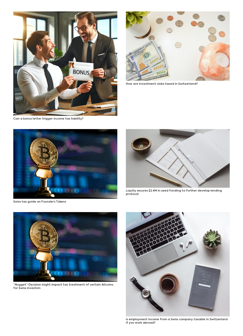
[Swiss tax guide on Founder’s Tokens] (65, 131)
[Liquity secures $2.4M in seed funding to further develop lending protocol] (178, 131)
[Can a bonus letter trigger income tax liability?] (65, 14)
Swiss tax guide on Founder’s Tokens (39, 201)
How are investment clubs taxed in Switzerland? (162, 83)
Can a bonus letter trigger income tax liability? (48, 118)
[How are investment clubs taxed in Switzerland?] (178, 14)
